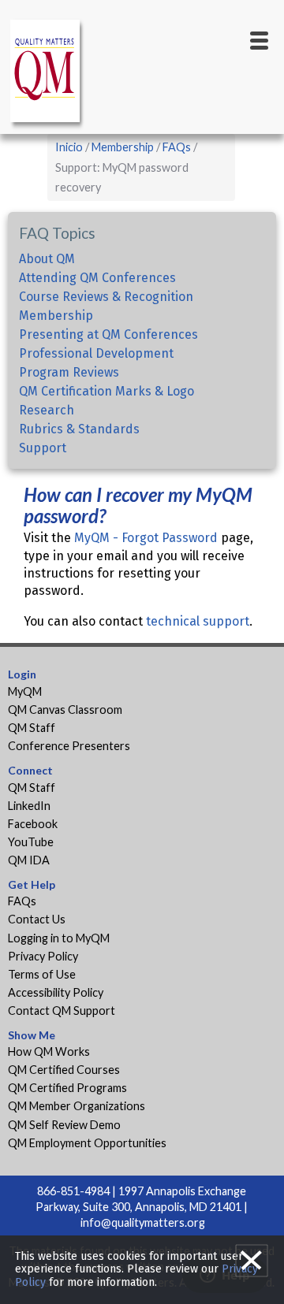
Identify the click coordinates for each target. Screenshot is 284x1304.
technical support (197, 621)
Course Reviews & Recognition (106, 296)
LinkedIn (29, 805)
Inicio (69, 147)
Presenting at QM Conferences (108, 334)
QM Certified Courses (64, 1069)
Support (42, 447)
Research (46, 410)
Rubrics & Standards (79, 429)
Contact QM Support (61, 1010)
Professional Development (96, 353)
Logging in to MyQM (59, 938)
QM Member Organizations (76, 1106)
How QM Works (49, 1051)
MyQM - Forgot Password (146, 537)
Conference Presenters (69, 745)
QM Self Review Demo (64, 1124)
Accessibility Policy (55, 992)
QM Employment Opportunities (87, 1143)
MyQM (25, 691)
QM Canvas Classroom (65, 709)
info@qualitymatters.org (142, 1222)
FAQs (177, 147)
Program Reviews (69, 372)
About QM (47, 258)
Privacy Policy (43, 956)
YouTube (31, 842)
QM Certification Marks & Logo (106, 391)
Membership (123, 147)
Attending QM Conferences (97, 277)
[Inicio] (47, 73)
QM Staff (31, 727)
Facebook (33, 823)
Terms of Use (42, 974)
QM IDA (29, 860)
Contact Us (36, 919)
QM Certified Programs (67, 1087)
